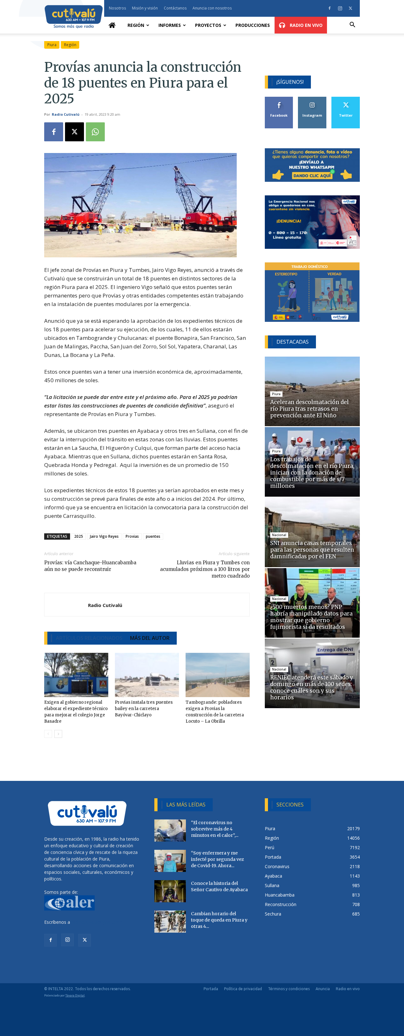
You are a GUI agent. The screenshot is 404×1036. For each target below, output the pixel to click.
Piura (51, 44)
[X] (350, 8)
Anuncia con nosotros (212, 8)
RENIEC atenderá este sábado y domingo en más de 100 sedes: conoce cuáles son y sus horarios (311, 687)
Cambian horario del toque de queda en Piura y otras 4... (219, 920)
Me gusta (279, 99)
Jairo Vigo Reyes (104, 536)
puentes (153, 536)
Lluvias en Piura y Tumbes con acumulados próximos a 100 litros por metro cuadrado (204, 569)
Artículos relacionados (89, 637)
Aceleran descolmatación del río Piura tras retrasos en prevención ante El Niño (309, 409)
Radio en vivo (348, 989)
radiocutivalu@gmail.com (96, 922)
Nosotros (117, 8)
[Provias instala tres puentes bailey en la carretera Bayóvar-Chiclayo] (147, 675)
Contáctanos (175, 8)
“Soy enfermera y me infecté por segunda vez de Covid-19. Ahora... (217, 859)
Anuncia (323, 989)
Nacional (279, 535)
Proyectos (208, 25)
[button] (352, 25)
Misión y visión (145, 8)
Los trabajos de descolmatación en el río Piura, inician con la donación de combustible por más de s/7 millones (312, 472)
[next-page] (58, 734)
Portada (211, 989)
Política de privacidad (243, 989)
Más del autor (149, 637)
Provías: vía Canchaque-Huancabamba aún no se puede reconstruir (90, 566)
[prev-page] (48, 734)
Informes (169, 25)
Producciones (252, 25)
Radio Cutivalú (66, 114)
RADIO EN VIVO (305, 25)
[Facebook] (329, 8)
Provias (132, 536)
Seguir (312, 99)
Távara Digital (75, 995)
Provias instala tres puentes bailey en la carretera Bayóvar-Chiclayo (144, 709)
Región (136, 25)
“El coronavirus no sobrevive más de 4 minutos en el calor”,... (214, 829)
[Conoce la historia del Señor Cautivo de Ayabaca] (170, 891)
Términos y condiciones (289, 989)
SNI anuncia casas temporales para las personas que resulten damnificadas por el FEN (312, 550)
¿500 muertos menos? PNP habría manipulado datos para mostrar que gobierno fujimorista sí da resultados (311, 617)
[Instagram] (340, 8)
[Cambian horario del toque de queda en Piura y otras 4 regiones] (170, 921)
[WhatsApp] (95, 131)
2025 (78, 536)
